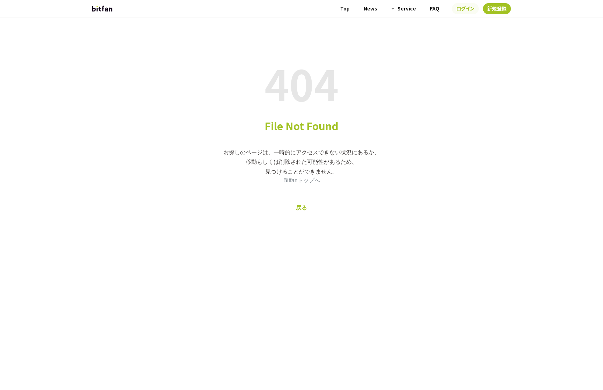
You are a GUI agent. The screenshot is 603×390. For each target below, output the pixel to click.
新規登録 (497, 8)
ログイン (465, 8)
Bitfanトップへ (301, 180)
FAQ (434, 8)
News (370, 8)
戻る (301, 208)
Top (345, 8)
